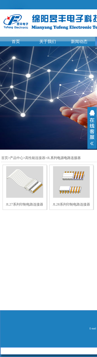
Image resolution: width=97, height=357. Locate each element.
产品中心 (16, 158)
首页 (16, 41)
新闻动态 (79, 41)
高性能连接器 (35, 158)
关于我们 (47, 41)
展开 (92, 128)
